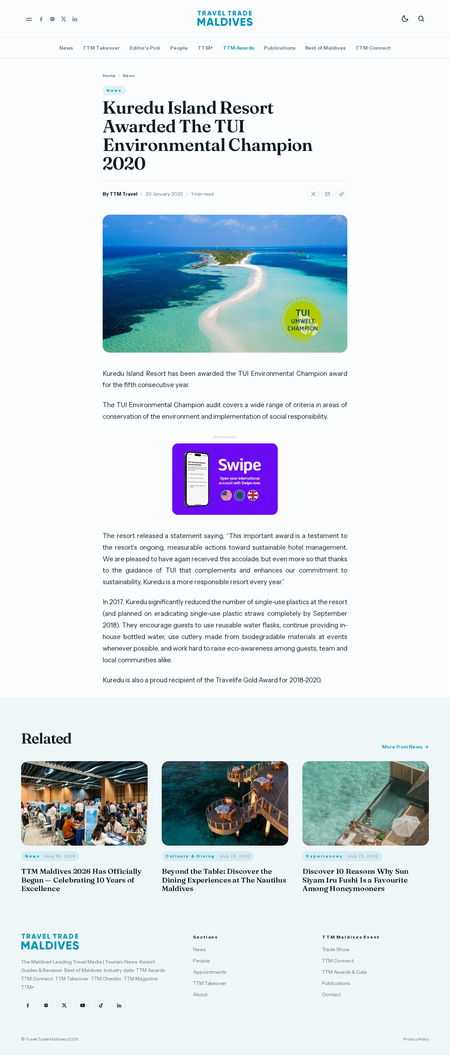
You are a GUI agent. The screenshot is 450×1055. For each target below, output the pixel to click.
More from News (402, 747)
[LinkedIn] (75, 18)
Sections (205, 937)
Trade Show (335, 949)
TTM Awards (239, 48)
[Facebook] (41, 18)
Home (109, 75)
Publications (279, 48)
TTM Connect (373, 48)
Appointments (209, 972)
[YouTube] (82, 1005)
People (179, 48)
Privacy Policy (416, 1039)
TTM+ (205, 48)
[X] (63, 18)
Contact (331, 994)
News (66, 48)
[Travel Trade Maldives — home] (225, 19)
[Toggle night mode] (405, 18)
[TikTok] (101, 1005)
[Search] (421, 18)
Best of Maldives (325, 48)
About (200, 994)
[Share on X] (313, 194)
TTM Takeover (101, 48)
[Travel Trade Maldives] (50, 942)
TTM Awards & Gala (344, 972)
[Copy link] (341, 194)
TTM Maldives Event (351, 937)
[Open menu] (29, 18)
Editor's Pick (145, 48)
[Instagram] (52, 18)
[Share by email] (327, 194)
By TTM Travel (120, 194)
